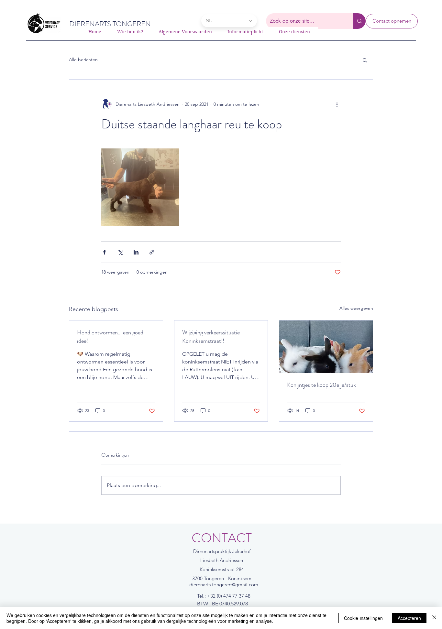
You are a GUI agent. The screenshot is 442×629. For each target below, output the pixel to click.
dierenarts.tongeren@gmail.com (223, 584)
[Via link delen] (152, 252)
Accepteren (409, 618)
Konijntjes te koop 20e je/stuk (321, 385)
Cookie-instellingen (363, 618)
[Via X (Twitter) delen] (120, 252)
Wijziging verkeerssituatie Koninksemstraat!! (211, 336)
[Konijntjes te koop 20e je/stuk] (326, 346)
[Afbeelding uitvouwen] (140, 187)
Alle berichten (83, 59)
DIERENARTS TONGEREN (110, 24)
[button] (365, 59)
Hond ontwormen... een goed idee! (110, 336)
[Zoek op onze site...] (359, 21)
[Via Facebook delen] (104, 252)
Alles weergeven (356, 308)
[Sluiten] (434, 618)
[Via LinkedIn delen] (136, 252)
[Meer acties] (337, 104)
